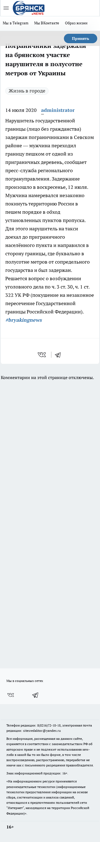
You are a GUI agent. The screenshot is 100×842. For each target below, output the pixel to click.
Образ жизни (76, 22)
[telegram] (59, 355)
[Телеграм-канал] (35, 695)
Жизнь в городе (27, 90)
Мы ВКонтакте (46, 22)
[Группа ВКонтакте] (10, 695)
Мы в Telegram (16, 22)
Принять (80, 38)
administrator (58, 110)
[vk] (42, 355)
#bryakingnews (23, 320)
